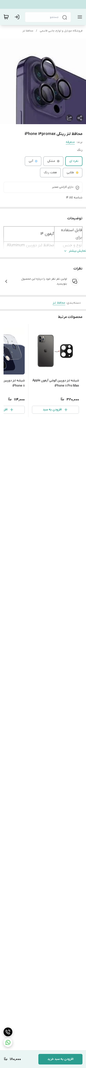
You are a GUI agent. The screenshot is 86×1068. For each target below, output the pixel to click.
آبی (31, 161)
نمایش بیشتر (77, 251)
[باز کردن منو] (78, 16)
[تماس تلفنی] (8, 1031)
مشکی (51, 161)
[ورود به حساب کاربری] (17, 17)
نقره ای (74, 161)
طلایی (70, 172)
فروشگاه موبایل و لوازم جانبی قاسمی (61, 31)
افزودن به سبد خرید (60, 1059)
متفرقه (70, 142)
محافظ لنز (27, 31)
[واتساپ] (8, 1042)
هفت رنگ (50, 172)
